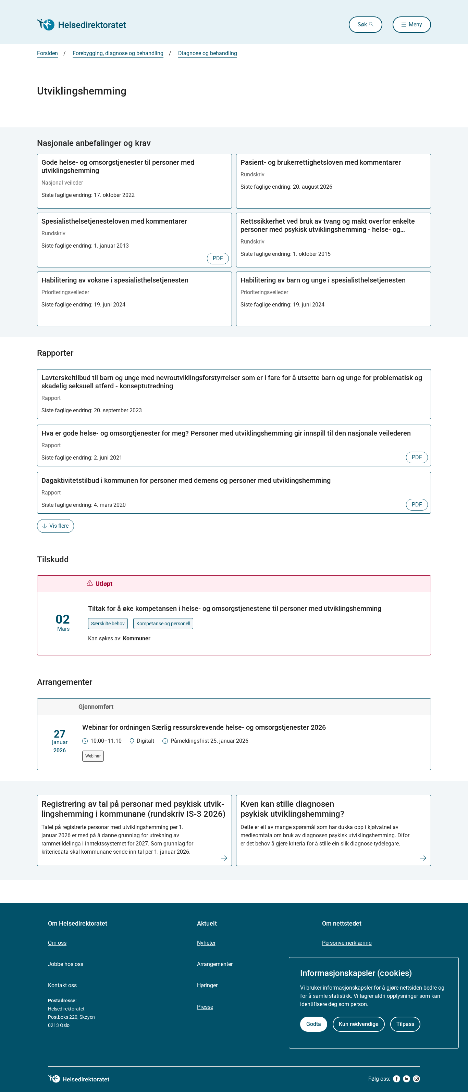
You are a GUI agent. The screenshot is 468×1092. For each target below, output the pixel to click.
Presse (205, 1007)
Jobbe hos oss (65, 964)
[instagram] (416, 1078)
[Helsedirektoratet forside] (86, 24)
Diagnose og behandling (207, 53)
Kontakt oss (62, 985)
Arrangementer (215, 964)
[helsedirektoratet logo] (83, 1079)
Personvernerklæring (347, 943)
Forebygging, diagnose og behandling (118, 53)
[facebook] (396, 1078)
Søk (362, 24)
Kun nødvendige (359, 1023)
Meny (415, 24)
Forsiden (47, 53)
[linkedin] (406, 1078)
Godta (313, 1023)
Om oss (57, 943)
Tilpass (405, 1023)
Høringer (207, 985)
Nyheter (206, 943)
